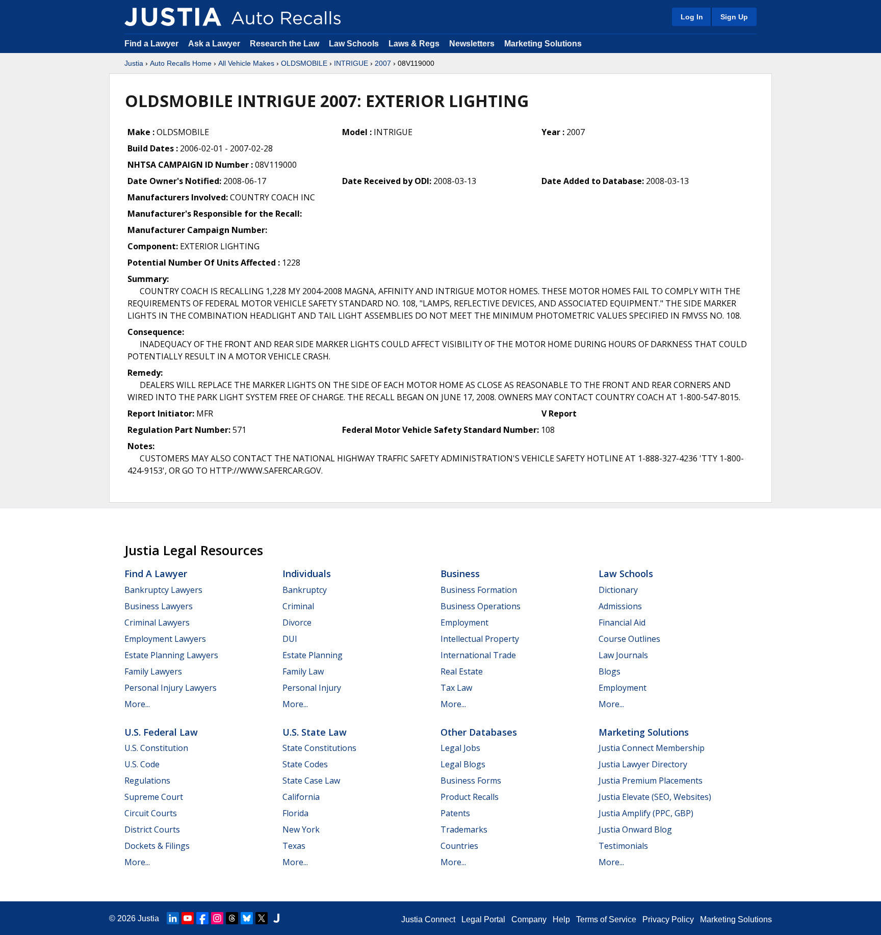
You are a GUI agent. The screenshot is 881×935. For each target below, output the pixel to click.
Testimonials (623, 845)
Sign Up (734, 17)
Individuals (306, 573)
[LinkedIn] (173, 918)
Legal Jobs (460, 748)
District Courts (152, 829)
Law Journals (623, 655)
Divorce (297, 622)
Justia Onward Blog (635, 829)
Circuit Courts (150, 813)
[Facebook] (202, 918)
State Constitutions (319, 748)
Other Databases (478, 732)
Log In (692, 17)
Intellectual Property (479, 638)
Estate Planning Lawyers (171, 655)
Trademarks (463, 829)
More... (137, 704)
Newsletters (472, 43)
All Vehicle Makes (246, 63)
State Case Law (311, 780)
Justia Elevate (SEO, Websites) (655, 796)
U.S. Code (142, 764)
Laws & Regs (413, 43)
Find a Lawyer (151, 43)
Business (460, 573)
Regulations (147, 780)
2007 (383, 63)
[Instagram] (217, 918)
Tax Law (456, 687)
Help (561, 919)
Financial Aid (622, 622)
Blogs (609, 671)
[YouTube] (188, 918)
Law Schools (354, 43)
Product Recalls (469, 796)
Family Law (303, 671)
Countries (459, 845)
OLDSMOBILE (304, 63)
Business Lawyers (158, 606)
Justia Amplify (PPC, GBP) (646, 813)
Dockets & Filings (157, 845)
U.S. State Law (314, 732)
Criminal (298, 606)
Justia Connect (428, 919)
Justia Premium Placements (651, 780)
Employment (464, 622)
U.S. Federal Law (161, 732)
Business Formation (478, 589)
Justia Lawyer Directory (643, 764)
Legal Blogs (462, 764)
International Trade (478, 655)
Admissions (620, 606)
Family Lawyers (153, 671)
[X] (261, 918)
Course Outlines (629, 638)
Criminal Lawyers (157, 622)
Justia (133, 63)
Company (529, 919)
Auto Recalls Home (181, 63)
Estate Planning (312, 655)
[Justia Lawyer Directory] (276, 918)
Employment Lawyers (165, 638)
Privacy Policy (668, 919)
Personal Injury (311, 687)
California (301, 796)
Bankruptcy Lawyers (163, 589)
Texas (293, 845)
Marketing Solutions (543, 43)
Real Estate (461, 671)
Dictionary (618, 589)
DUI (289, 638)
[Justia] (172, 17)
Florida (295, 813)
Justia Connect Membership (652, 748)
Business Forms (470, 780)
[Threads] (232, 918)
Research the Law (284, 43)
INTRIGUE (351, 63)
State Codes (305, 764)
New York (301, 829)
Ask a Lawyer (215, 43)
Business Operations (480, 606)
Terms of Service (606, 919)
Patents (455, 813)
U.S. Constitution (156, 748)
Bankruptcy (304, 589)
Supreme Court (153, 796)
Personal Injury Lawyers (170, 687)
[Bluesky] (247, 918)
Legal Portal (483, 919)
